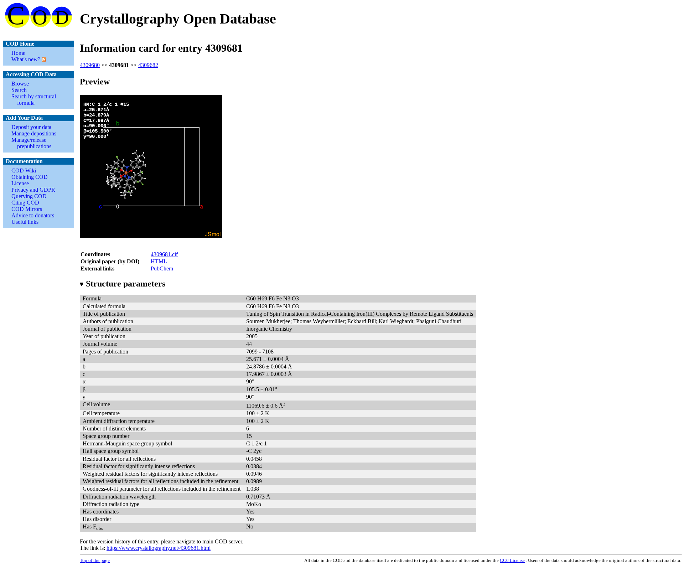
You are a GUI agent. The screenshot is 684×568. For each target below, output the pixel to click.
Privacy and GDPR (33, 190)
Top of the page (95, 560)
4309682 (148, 65)
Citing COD (25, 203)
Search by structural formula (33, 99)
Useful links (24, 222)
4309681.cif (164, 254)
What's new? (25, 59)
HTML (159, 261)
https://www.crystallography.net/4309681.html (159, 548)
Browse (20, 84)
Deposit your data (31, 127)
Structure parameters (125, 283)
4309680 (90, 65)
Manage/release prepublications (31, 143)
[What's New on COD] (43, 59)
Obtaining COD (29, 177)
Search (19, 90)
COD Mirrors (26, 209)
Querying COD (29, 196)
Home (18, 53)
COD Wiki (23, 170)
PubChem (162, 268)
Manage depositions (33, 133)
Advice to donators (32, 215)
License (20, 183)
